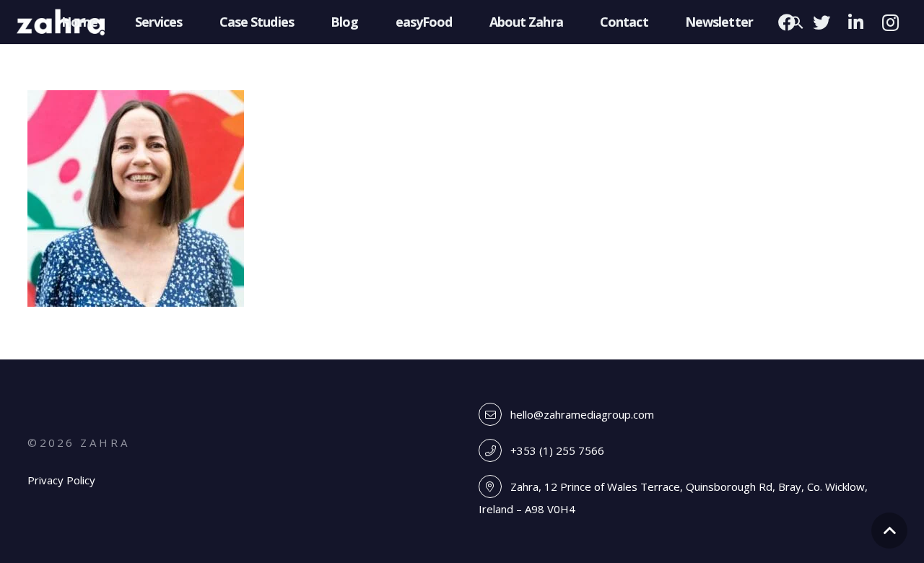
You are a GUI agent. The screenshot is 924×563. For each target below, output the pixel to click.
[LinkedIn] (856, 22)
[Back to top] (889, 530)
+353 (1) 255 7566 (557, 450)
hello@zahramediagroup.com (582, 414)
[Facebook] (787, 22)
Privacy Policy (61, 480)
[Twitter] (821, 22)
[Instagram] (890, 22)
